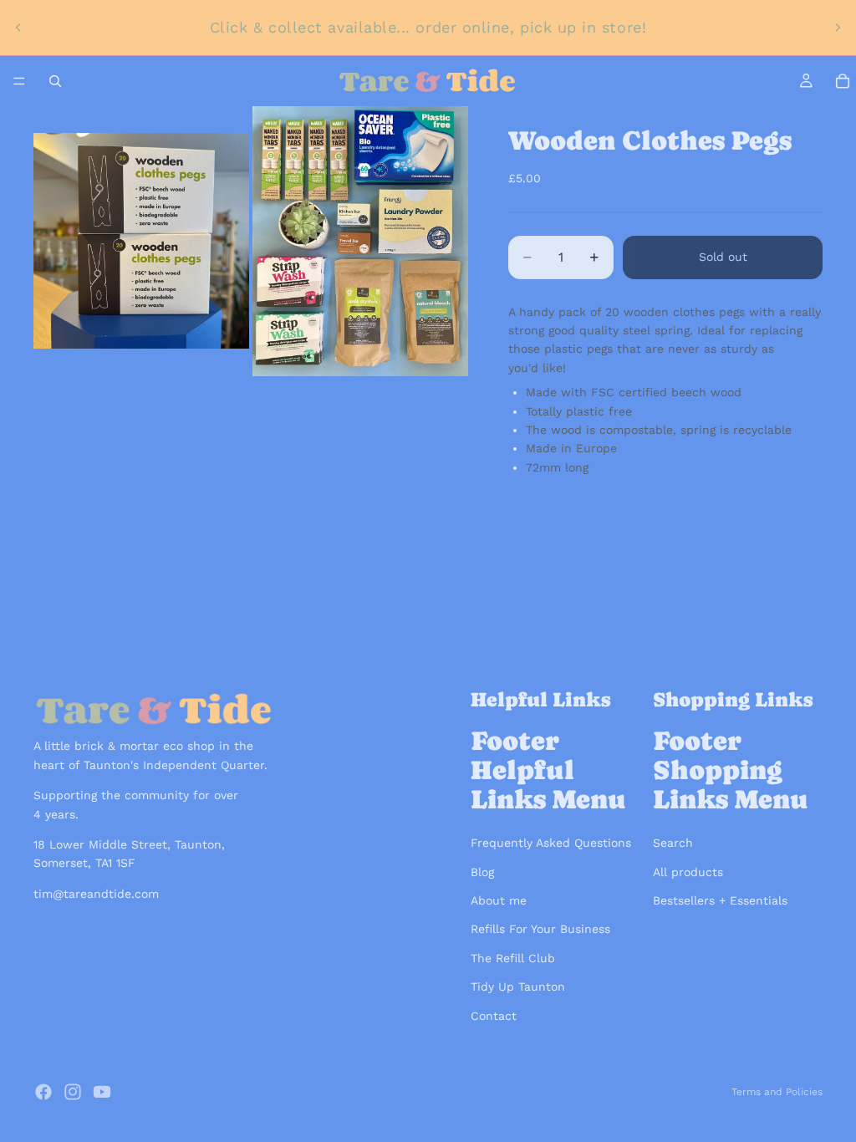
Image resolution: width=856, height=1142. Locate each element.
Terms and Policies (777, 1092)
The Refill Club (513, 958)
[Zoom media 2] (360, 241)
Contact (494, 1015)
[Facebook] (43, 1092)
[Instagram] (73, 1092)
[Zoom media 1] (141, 241)
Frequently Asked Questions (551, 842)
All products (688, 872)
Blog (482, 872)
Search (673, 842)
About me (499, 900)
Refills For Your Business (540, 929)
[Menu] (19, 81)
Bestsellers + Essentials (720, 900)
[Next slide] (837, 27)
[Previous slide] (18, 27)
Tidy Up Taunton (518, 986)
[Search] (55, 81)
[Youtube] (102, 1092)
